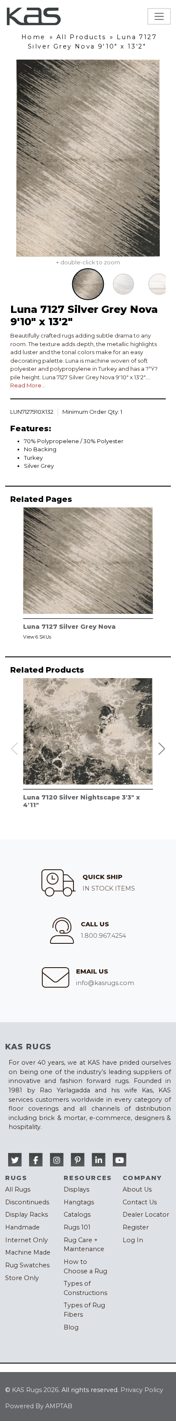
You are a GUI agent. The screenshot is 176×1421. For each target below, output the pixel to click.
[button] (162, 748)
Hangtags (79, 1202)
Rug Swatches (27, 1265)
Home (33, 37)
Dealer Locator (146, 1214)
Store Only (22, 1278)
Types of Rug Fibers (84, 1309)
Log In (133, 1240)
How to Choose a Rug (85, 1266)
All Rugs (17, 1189)
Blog (71, 1327)
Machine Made (27, 1252)
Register (136, 1227)
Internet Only (26, 1240)
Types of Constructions (85, 1288)
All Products (81, 37)
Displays (76, 1189)
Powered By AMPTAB (38, 1406)
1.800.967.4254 (103, 936)
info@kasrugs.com (105, 983)
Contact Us (140, 1202)
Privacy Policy (141, 1390)
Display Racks (26, 1214)
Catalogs (77, 1214)
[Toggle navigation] (159, 16)
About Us (137, 1189)
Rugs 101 (77, 1227)
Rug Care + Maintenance (84, 1244)
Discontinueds (27, 1202)
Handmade (22, 1227)
